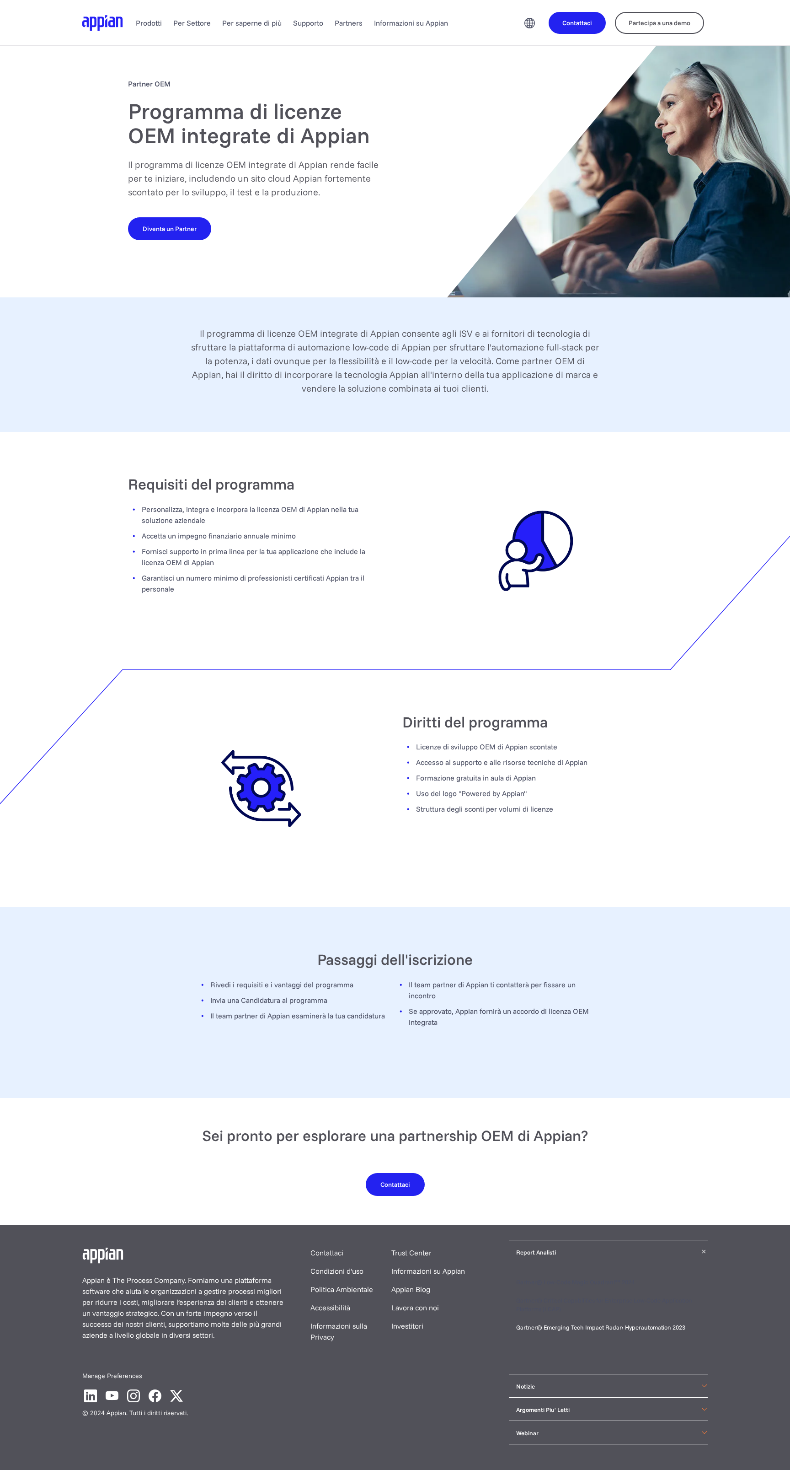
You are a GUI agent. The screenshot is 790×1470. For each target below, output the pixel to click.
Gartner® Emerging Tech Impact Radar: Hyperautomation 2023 (600, 1327)
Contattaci (326, 1252)
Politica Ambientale (341, 1289)
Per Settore (192, 22)
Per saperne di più (252, 22)
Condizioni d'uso (336, 1271)
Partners (349, 22)
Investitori (407, 1325)
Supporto (308, 22)
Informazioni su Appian (411, 22)
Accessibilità (330, 1307)
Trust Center (411, 1252)
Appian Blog (410, 1289)
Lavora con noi (415, 1307)
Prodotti (149, 22)
